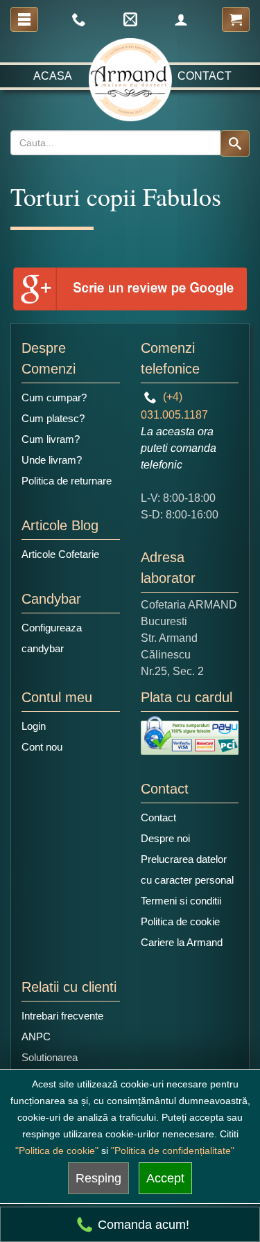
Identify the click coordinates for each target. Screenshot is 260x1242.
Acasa (52, 76)
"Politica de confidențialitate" (172, 1150)
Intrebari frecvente (62, 1016)
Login (33, 726)
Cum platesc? (53, 418)
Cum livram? (50, 439)
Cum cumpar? (54, 397)
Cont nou (41, 747)
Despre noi (165, 838)
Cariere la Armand (182, 942)
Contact (204, 76)
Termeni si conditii (181, 901)
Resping (98, 1178)
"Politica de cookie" (56, 1150)
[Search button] (235, 143)
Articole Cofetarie (60, 554)
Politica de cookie (180, 921)
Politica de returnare (66, 481)
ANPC (36, 1036)
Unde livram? (51, 460)
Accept (165, 1178)
